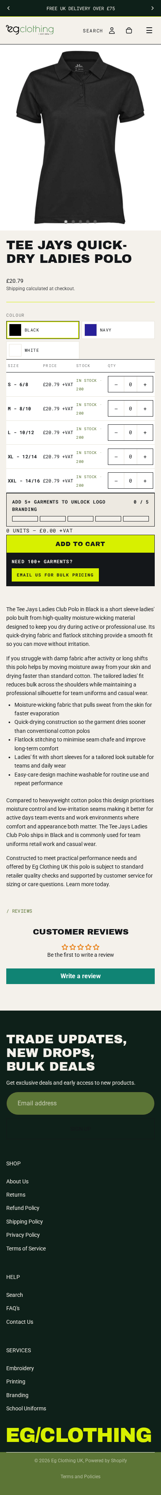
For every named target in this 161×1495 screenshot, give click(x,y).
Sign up (80, 1129)
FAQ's (13, 1308)
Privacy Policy (23, 1235)
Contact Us (19, 1322)
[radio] (42, 330)
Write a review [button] (81, 976)
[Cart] (129, 30)
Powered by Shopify (106, 1460)
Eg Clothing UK (67, 1460)
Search (14, 1295)
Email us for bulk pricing (55, 575)
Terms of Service (26, 1248)
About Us (17, 1181)
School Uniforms (26, 1408)
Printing (15, 1381)
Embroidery (20, 1368)
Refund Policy (22, 1208)
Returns (15, 1195)
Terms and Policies (80, 1476)
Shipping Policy (24, 1221)
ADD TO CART (80, 544)
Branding (17, 1395)
